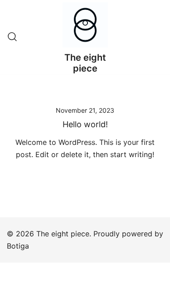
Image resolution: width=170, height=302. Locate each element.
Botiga (18, 245)
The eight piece (85, 63)
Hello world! (85, 124)
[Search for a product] (12, 37)
